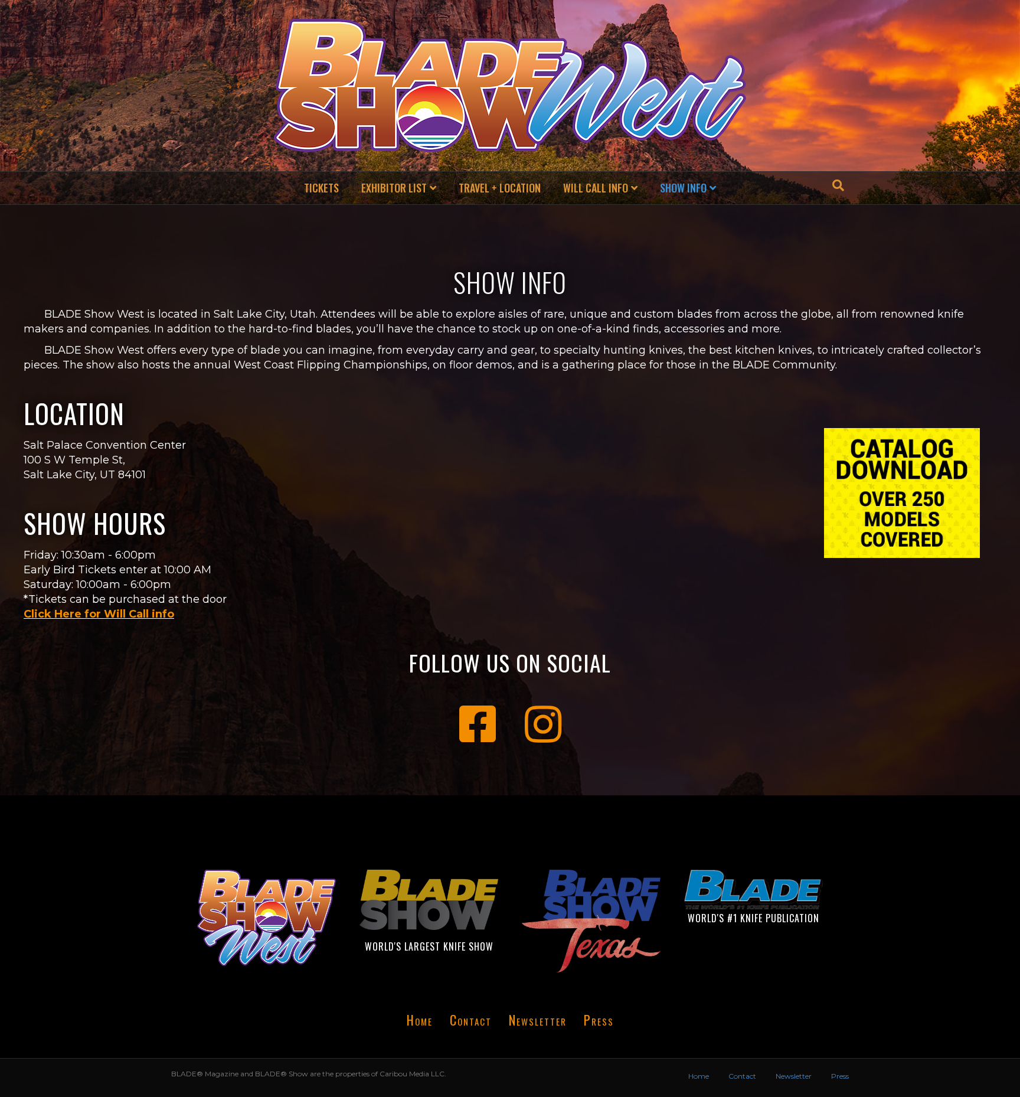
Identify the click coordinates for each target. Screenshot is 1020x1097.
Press (599, 1019)
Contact (471, 1019)
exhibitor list (394, 187)
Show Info (683, 187)
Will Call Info (595, 187)
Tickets (321, 187)
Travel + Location (500, 187)
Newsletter (538, 1019)
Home (420, 1019)
